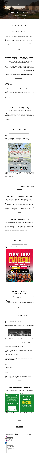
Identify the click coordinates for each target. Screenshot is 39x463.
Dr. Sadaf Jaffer (18, 138)
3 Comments (19, 420)
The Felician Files (34, 2)
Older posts (19, 426)
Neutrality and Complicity (13, 62)
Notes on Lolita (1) (19, 31)
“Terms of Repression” (19, 129)
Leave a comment (19, 121)
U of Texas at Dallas (17, 205)
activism (20, 61)
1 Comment (19, 212)
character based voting (23, 390)
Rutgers (23, 205)
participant (8, 139)
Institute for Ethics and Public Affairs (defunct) (24, 2)
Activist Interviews (24, 222)
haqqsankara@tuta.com (18, 78)
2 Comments (19, 49)
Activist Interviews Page (19, 220)
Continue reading (8, 97)
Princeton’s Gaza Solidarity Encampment (12, 230)
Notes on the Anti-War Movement (21, 62)
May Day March (19, 240)
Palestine (27, 62)
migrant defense (31, 296)
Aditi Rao (22, 138)
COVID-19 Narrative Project (6, 2)
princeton (22, 200)
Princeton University (27, 133)
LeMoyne (10, 205)
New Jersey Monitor (29, 302)
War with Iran (31, 200)
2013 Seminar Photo (19, 4)
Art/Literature (22, 110)
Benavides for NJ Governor (19, 388)
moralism (18, 297)
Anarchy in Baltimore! (19, 315)
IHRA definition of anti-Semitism (20, 303)
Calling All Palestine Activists (19, 197)
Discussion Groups (14, 2)
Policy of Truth (19, 13)
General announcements (29, 61)
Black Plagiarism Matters (10, 449)
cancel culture (24, 61)
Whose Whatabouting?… (10, 445)
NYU (13, 205)
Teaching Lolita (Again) (19, 108)
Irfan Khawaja (16, 61)
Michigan (7, 207)
